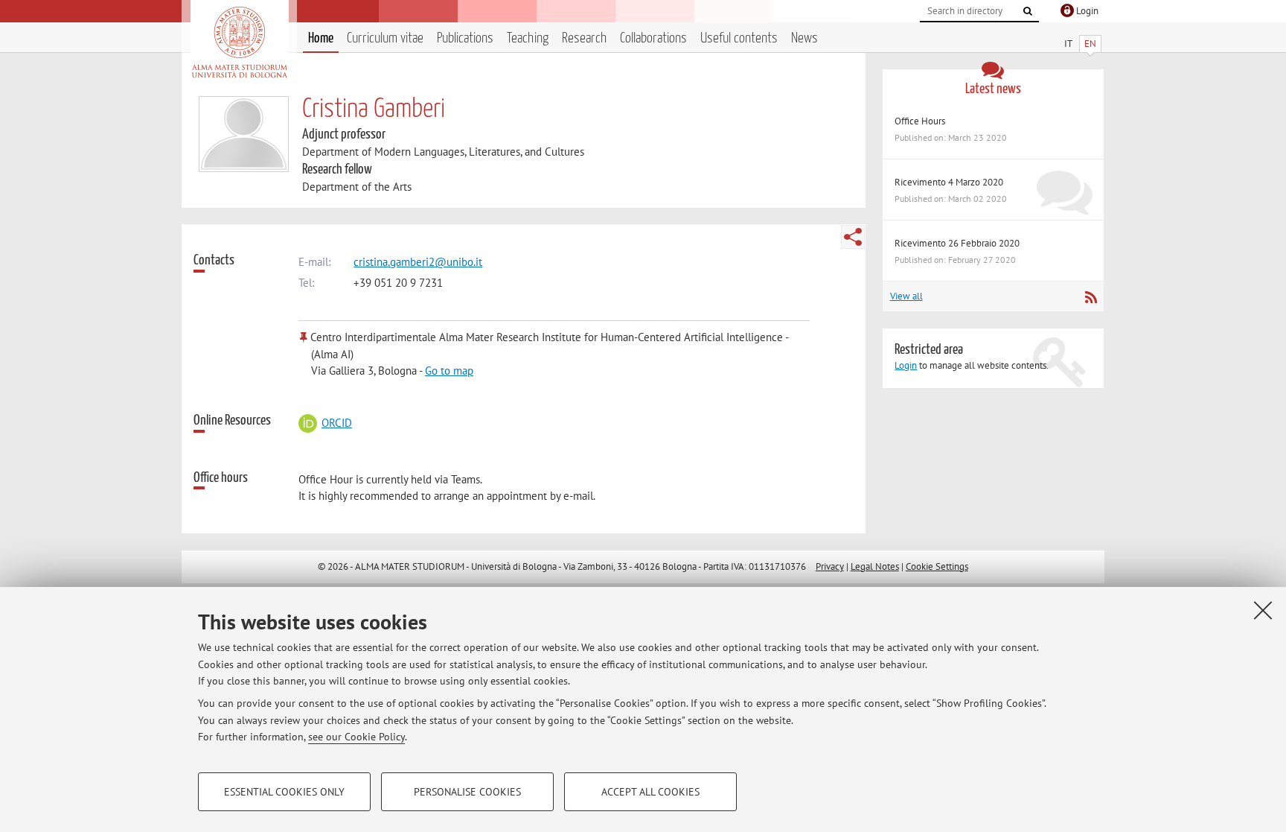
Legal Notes (875, 566)
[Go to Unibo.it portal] (239, 42)
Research (584, 38)
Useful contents (739, 38)
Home (320, 38)
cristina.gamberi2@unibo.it (418, 262)
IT (1068, 43)
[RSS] (1090, 297)
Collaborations (653, 38)
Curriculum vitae (385, 38)
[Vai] (1028, 11)
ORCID (336, 423)
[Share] (853, 237)
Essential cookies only (284, 791)
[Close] (1263, 610)
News (804, 38)
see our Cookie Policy (356, 736)
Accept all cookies (650, 791)
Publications (465, 38)
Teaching (527, 38)
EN (1090, 43)
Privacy (830, 566)
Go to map (449, 370)
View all (906, 296)
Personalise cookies (467, 791)
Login (906, 365)
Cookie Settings (937, 566)
